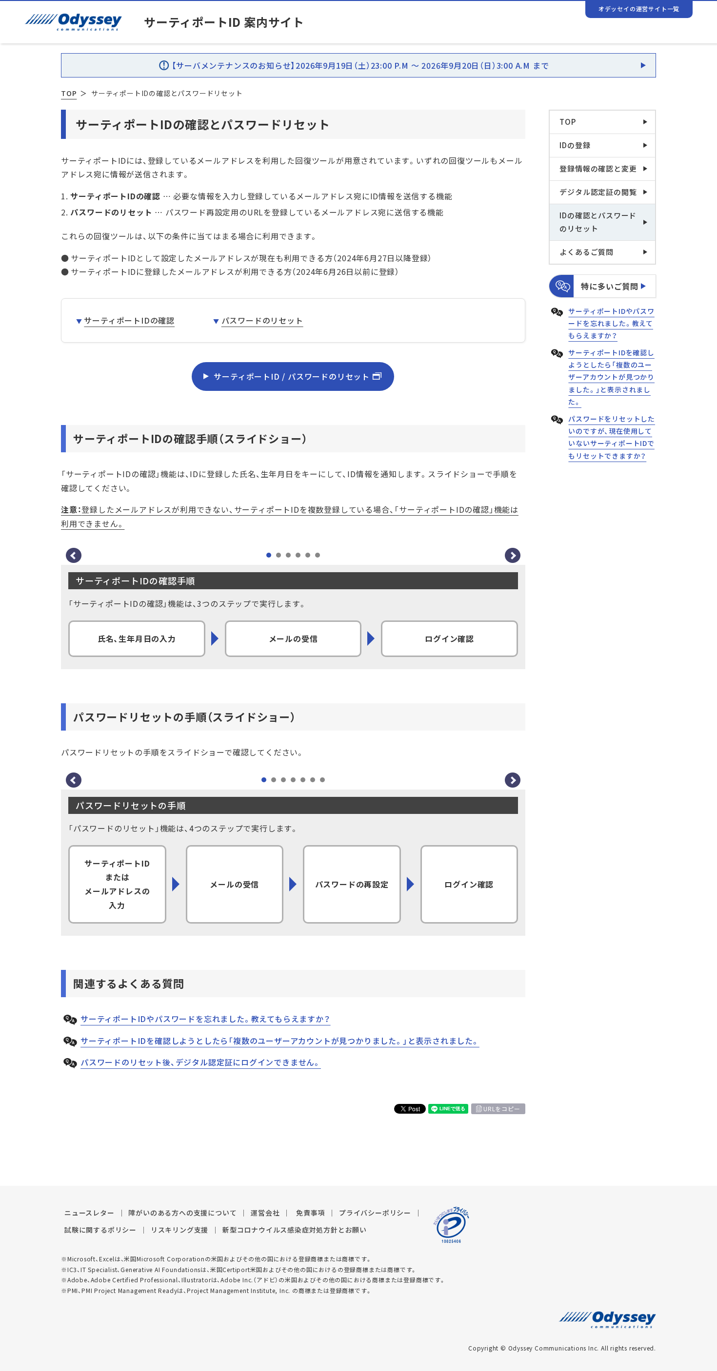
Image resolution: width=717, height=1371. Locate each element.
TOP (69, 93)
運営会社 (265, 1212)
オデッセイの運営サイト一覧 (638, 8)
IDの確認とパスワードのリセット (598, 222)
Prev (73, 555)
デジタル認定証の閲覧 (598, 192)
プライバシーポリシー (375, 1212)
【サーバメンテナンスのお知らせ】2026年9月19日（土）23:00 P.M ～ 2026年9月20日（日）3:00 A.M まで (360, 65)
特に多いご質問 (609, 286)
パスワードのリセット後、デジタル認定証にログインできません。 (200, 1062)
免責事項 (310, 1212)
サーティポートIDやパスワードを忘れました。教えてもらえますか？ (205, 1018)
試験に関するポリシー (100, 1230)
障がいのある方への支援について (182, 1212)
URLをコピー (501, 1108)
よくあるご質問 (586, 252)
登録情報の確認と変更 (598, 168)
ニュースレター (89, 1212)
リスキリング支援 (179, 1230)
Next (512, 555)
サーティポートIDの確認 (129, 320)
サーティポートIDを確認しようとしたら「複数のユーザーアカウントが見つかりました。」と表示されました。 (279, 1040)
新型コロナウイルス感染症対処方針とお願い (294, 1230)
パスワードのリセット (262, 320)
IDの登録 (574, 145)
